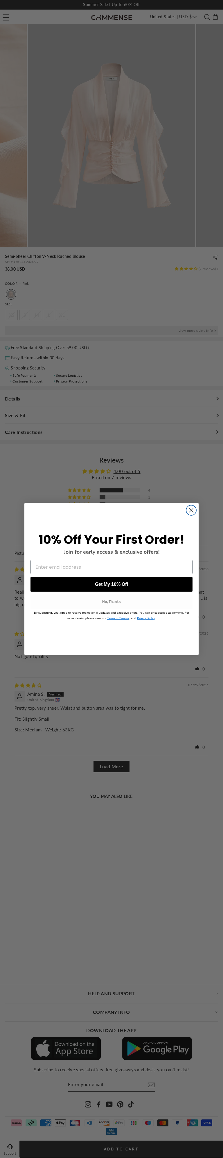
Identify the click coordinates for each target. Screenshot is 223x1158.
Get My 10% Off (111, 584)
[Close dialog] (191, 510)
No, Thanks (111, 602)
